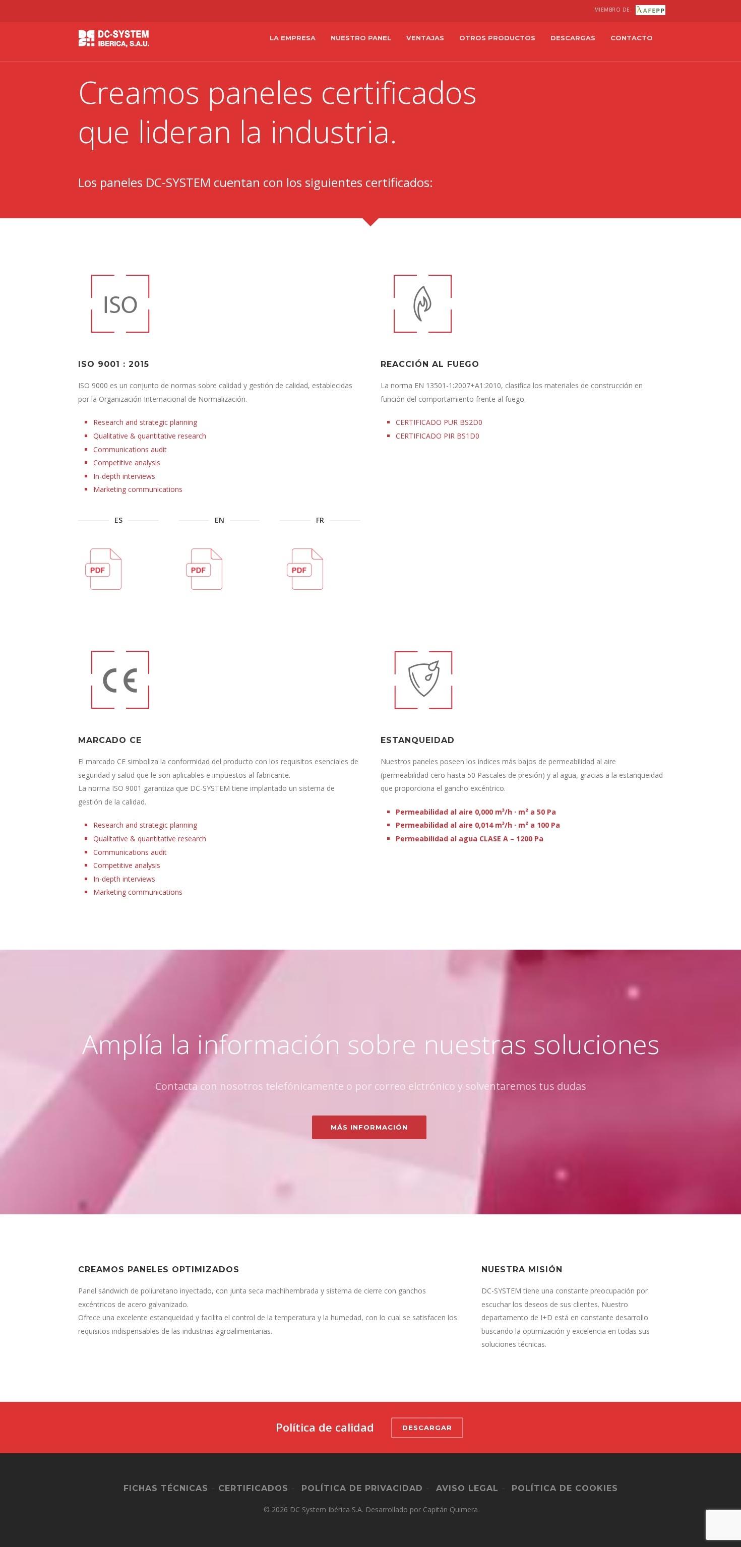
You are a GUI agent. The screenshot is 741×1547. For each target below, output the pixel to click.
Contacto (631, 38)
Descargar (427, 1428)
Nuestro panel (361, 38)
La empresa (293, 38)
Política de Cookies (565, 1488)
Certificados (253, 1488)
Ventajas (425, 38)
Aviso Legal (467, 1488)
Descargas (572, 38)
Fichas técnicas (166, 1488)
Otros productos (497, 38)
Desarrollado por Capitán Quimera (421, 1509)
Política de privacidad (362, 1488)
